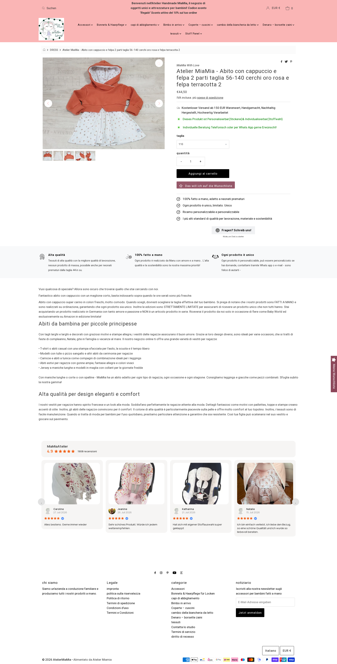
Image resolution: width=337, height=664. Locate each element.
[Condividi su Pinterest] (291, 61)
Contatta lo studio (183, 627)
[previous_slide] (41, 501)
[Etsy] (181, 572)
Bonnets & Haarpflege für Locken (193, 593)
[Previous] (48, 103)
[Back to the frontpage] (44, 50)
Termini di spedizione (121, 603)
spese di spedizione (210, 97)
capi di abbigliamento (144, 24)
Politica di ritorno (118, 598)
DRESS (54, 50)
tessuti (175, 33)
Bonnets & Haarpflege (111, 24)
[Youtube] (174, 572)
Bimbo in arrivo (173, 24)
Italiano (270, 650)
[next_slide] (295, 501)
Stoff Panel (192, 33)
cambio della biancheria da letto (237, 24)
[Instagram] (161, 572)
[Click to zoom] (159, 63)
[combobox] (82, 8)
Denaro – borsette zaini (278, 24)
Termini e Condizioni (120, 612)
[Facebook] (155, 572)
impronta (113, 588)
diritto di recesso (182, 636)
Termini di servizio (183, 632)
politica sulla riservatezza (123, 593)
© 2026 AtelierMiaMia (56, 659)
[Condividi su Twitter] (286, 61)
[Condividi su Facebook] (282, 61)
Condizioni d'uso (118, 608)
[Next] (159, 103)
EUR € (276, 8)
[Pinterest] (167, 572)
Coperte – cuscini (200, 24)
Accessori (84, 24)
